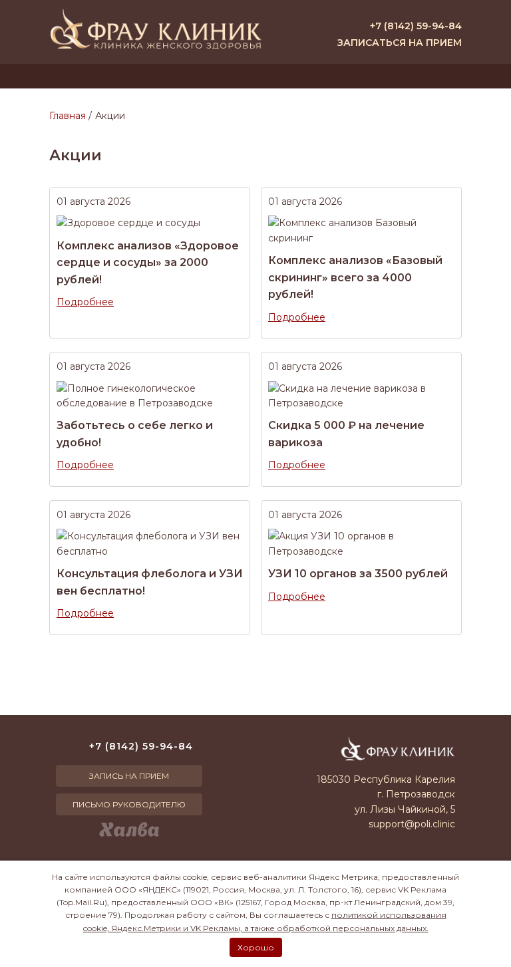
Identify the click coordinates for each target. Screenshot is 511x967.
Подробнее (85, 302)
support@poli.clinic (412, 824)
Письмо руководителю (129, 804)
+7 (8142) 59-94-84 (416, 26)
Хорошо (256, 947)
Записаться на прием (399, 43)
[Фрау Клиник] (155, 29)
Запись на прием (129, 776)
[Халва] (129, 829)
